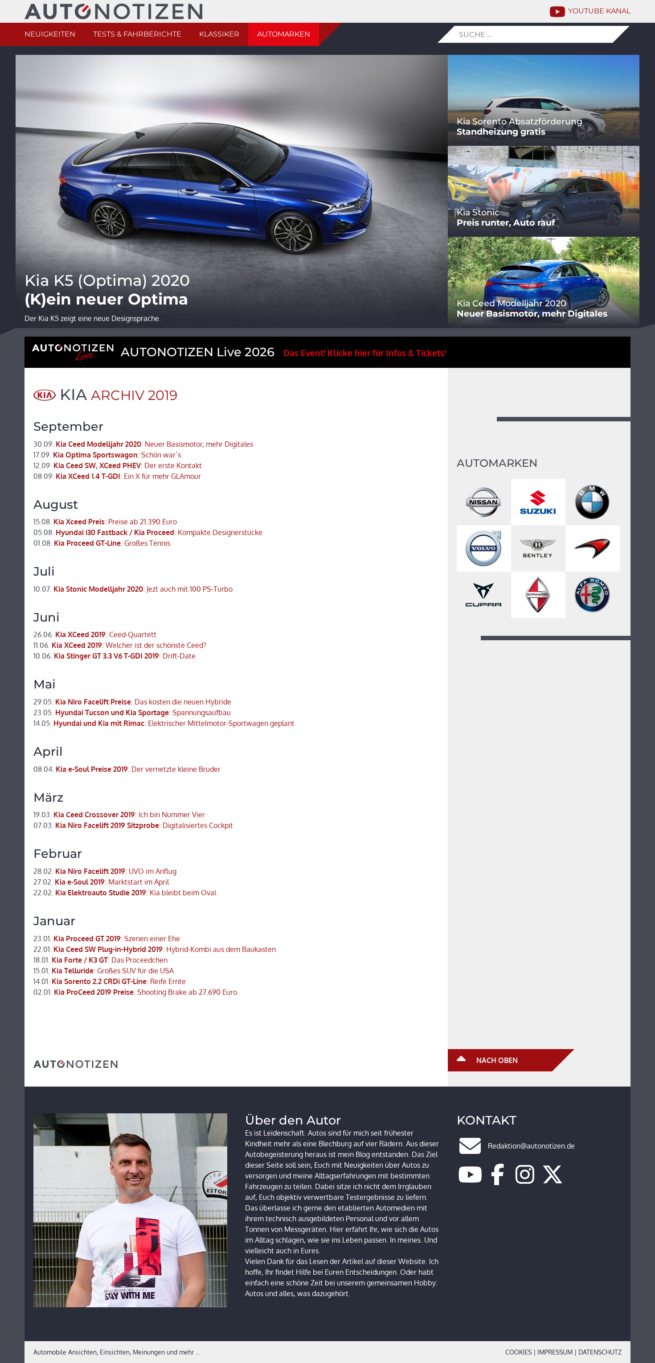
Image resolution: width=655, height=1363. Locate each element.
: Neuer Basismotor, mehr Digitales (143, 444)
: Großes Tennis (101, 543)
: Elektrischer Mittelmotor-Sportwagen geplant (164, 723)
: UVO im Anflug (104, 871)
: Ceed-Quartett (94, 634)
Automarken (283, 34)
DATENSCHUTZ (600, 1352)
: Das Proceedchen (100, 959)
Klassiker (219, 34)
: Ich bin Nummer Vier (119, 814)
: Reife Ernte (109, 981)
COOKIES (518, 1352)
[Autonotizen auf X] (552, 1179)
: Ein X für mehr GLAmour (117, 476)
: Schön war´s (107, 454)
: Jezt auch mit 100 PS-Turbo (133, 589)
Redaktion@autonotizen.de (531, 1145)
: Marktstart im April (101, 881)
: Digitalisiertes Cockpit (133, 825)
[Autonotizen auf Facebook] (497, 1179)
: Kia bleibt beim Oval (124, 892)
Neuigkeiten (50, 34)
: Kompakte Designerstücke (147, 532)
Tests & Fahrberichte (137, 34)
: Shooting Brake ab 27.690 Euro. (136, 992)
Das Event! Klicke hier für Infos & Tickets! (364, 352)
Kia (73, 394)
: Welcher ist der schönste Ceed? (119, 645)
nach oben (496, 1060)
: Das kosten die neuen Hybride (132, 701)
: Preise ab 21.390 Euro (105, 521)
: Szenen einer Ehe (106, 938)
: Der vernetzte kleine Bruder (127, 769)
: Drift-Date (114, 655)
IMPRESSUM (555, 1352)
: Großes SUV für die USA (103, 970)
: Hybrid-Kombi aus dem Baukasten (154, 949)
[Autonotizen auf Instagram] (525, 1179)
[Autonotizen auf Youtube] (470, 1179)
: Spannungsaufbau (132, 712)
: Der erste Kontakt (117, 465)
